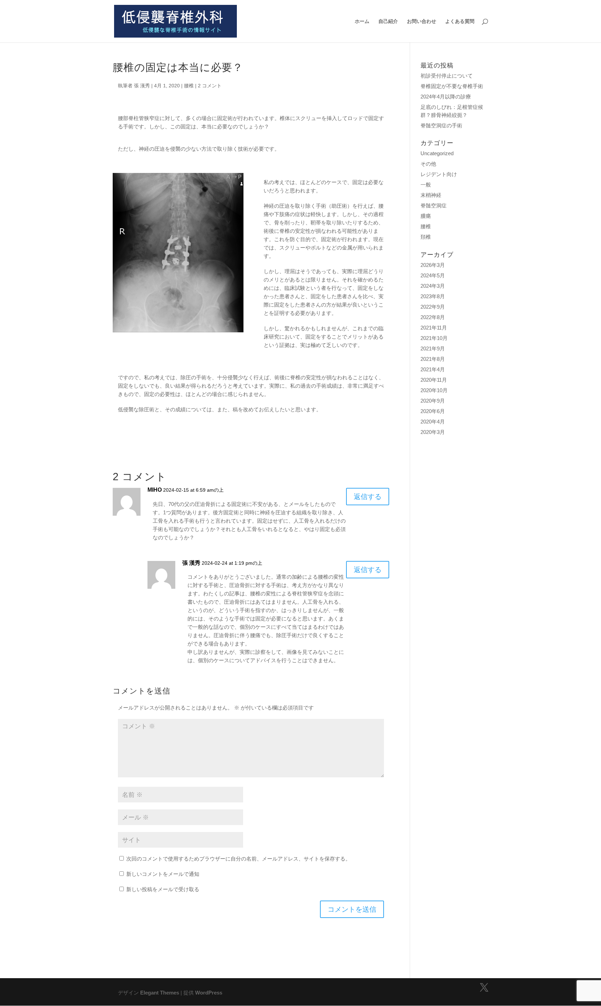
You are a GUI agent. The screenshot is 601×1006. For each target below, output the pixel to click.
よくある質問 (459, 21)
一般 (425, 185)
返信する (368, 496)
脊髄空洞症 (433, 205)
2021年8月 (432, 359)
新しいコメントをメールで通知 (162, 874)
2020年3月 (432, 432)
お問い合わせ (421, 21)
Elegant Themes (159, 993)
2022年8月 (432, 317)
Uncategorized (437, 153)
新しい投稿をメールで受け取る (162, 889)
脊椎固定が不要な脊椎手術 (451, 86)
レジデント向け (438, 174)
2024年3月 (432, 286)
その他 (428, 164)
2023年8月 (432, 296)
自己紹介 (388, 21)
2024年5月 (432, 275)
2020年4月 (432, 422)
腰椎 (189, 85)
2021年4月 (432, 369)
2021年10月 (434, 338)
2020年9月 (432, 401)
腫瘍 (425, 216)
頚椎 (425, 237)
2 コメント (210, 85)
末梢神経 (430, 195)
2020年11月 (433, 380)
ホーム (362, 21)
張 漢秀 (142, 85)
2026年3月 (432, 265)
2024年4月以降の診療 (445, 97)
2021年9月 (432, 348)
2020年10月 (434, 390)
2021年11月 (433, 328)
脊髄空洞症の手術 (441, 125)
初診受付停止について (446, 76)
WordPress (208, 993)
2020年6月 (432, 411)
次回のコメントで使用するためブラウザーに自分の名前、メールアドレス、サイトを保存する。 (238, 859)
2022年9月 (432, 307)
